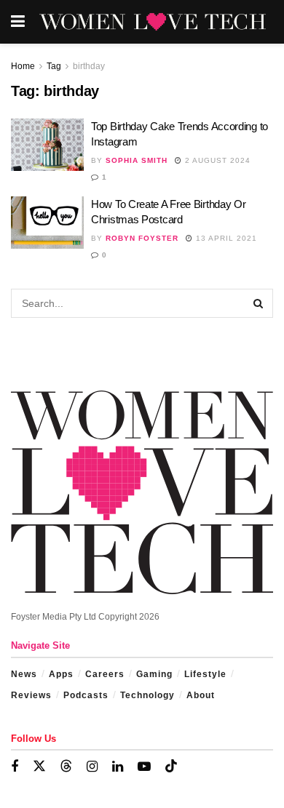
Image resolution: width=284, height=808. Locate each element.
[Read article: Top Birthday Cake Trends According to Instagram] (47, 145)
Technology (147, 695)
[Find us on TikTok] (171, 766)
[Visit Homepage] (152, 22)
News (24, 674)
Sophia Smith (136, 160)
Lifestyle (205, 674)
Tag (54, 66)
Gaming (154, 674)
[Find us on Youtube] (144, 767)
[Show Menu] (18, 22)
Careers (105, 674)
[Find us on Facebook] (14, 767)
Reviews (31, 695)
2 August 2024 (216, 160)
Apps (61, 674)
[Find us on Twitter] (39, 766)
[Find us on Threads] (66, 766)
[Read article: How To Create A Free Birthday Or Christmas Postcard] (47, 222)
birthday (89, 66)
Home (23, 66)
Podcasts (86, 695)
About (200, 695)
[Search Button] (258, 303)
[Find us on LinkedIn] (117, 767)
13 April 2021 (225, 238)
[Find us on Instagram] (92, 767)
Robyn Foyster (142, 238)
